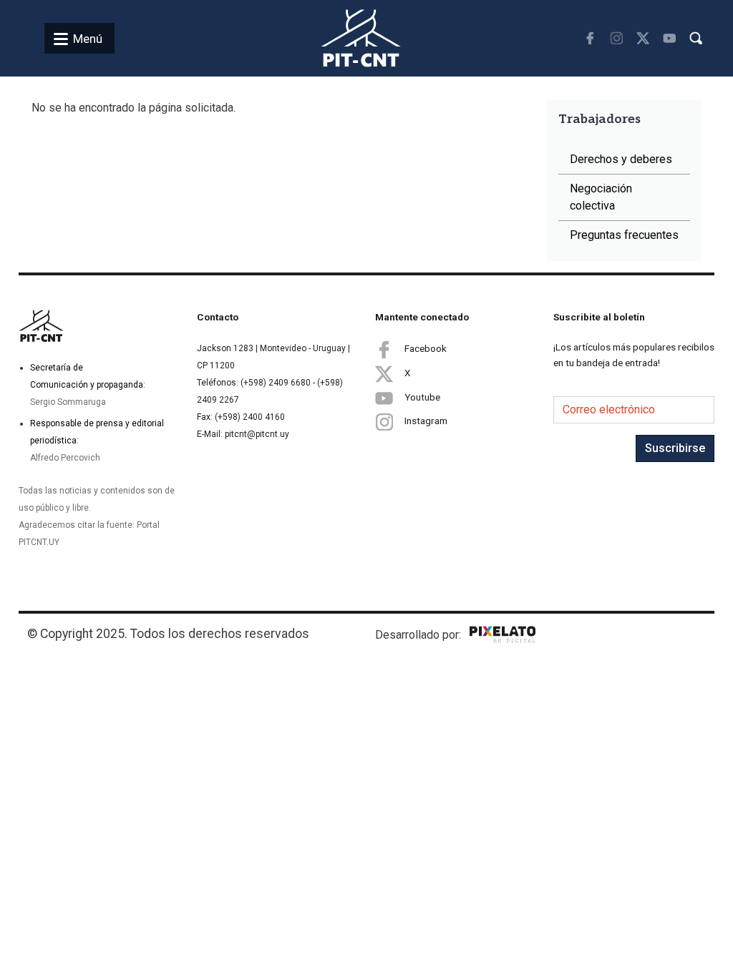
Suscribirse (675, 448)
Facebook (425, 348)
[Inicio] (344, 38)
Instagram (425, 420)
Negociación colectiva (601, 197)
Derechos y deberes (621, 159)
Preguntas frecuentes (624, 235)
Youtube (422, 397)
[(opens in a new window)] (589, 38)
